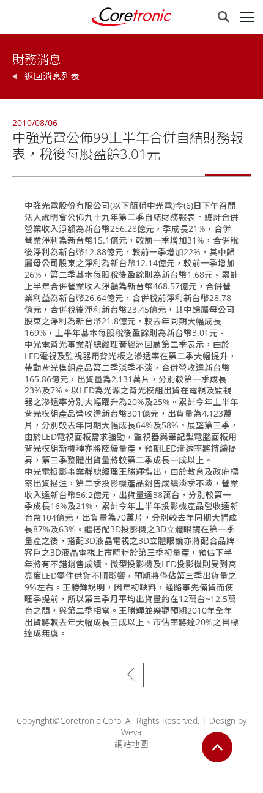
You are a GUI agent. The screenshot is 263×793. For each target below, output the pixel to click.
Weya (131, 732)
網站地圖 (131, 744)
